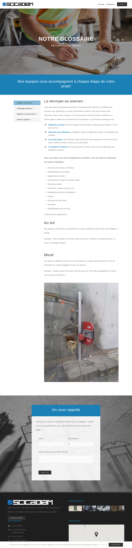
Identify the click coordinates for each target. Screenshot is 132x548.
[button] (96, 534)
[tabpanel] (81, 244)
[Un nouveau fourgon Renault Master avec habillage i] (103, 508)
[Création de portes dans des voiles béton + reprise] (117, 508)
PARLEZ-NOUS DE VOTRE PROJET (53, 452)
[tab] (27, 102)
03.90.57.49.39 (17, 536)
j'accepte (115, 545)
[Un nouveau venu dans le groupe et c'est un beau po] (89, 508)
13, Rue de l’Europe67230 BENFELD (19, 531)
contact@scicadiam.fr (19, 540)
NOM (41, 439)
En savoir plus (102, 544)
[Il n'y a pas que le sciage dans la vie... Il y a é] (75, 508)
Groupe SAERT (17, 526)
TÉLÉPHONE (73, 439)
